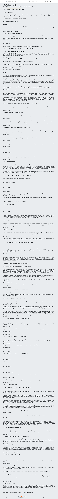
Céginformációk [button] (34, 1)
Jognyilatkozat (44, 497)
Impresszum (52, 497)
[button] (23, 1)
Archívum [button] (51, 1)
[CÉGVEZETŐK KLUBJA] (7, 1)
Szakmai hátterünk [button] (15, 1)
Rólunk (36, 497)
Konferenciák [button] (44, 1)
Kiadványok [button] (29, 1)
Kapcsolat (48, 497)
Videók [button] (48, 1)
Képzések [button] (39, 1)
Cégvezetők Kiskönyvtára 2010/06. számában (14, 8)
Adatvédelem (39, 497)
